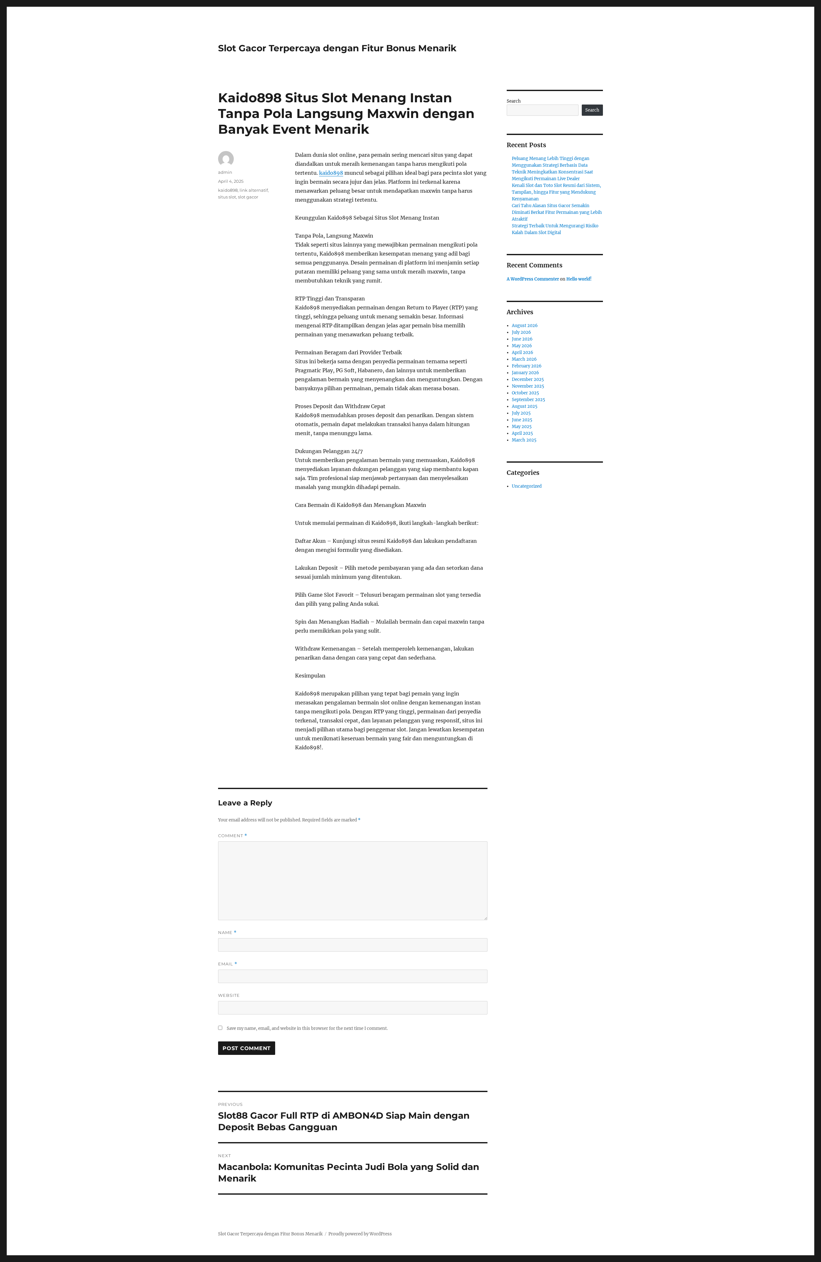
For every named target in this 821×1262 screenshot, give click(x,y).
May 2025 (522, 426)
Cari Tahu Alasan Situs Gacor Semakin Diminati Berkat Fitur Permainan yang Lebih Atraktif (557, 212)
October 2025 (525, 393)
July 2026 (521, 332)
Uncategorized (527, 486)
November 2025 (528, 386)
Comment (232, 835)
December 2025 (528, 379)
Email (227, 964)
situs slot (227, 196)
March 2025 (524, 440)
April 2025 (522, 433)
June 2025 (522, 420)
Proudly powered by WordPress (360, 1234)
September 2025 (528, 399)
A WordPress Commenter (533, 279)
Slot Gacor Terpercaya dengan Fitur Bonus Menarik (337, 48)
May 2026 (522, 346)
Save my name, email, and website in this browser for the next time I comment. (307, 1028)
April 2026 (522, 352)
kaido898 (331, 173)
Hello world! (579, 279)
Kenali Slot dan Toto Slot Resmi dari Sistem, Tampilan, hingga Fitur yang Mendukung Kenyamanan (556, 192)
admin (225, 172)
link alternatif (254, 190)
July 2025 (521, 413)
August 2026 (525, 325)
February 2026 (527, 366)
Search (514, 101)
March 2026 (524, 359)
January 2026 (525, 372)
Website (229, 995)
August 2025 (524, 406)
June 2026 (522, 339)
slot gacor (248, 196)
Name (227, 932)
